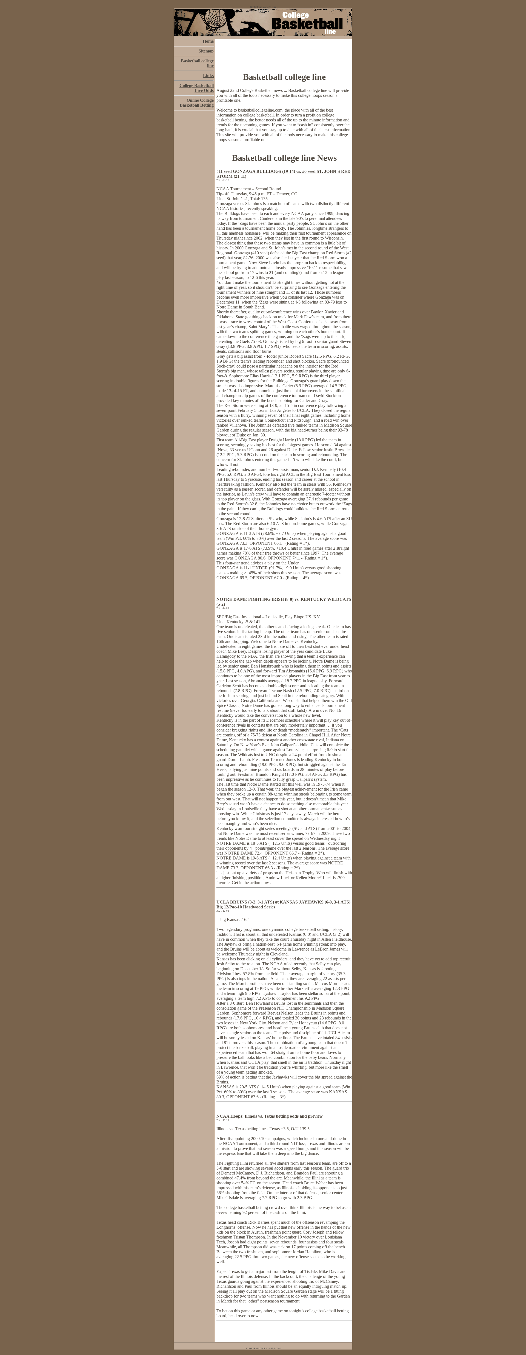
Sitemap (206, 51)
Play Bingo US (298, 616)
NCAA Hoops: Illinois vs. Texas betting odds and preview (269, 1116)
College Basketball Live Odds (196, 88)
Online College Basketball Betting (197, 102)
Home (208, 41)
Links (208, 75)
